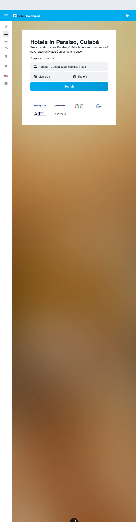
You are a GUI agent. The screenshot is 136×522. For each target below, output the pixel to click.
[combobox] (42, 58)
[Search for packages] (6, 48)
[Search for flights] (6, 26)
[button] (6, 16)
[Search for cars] (6, 41)
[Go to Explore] (6, 56)
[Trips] (6, 66)
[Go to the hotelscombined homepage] (26, 15)
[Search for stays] (6, 33)
